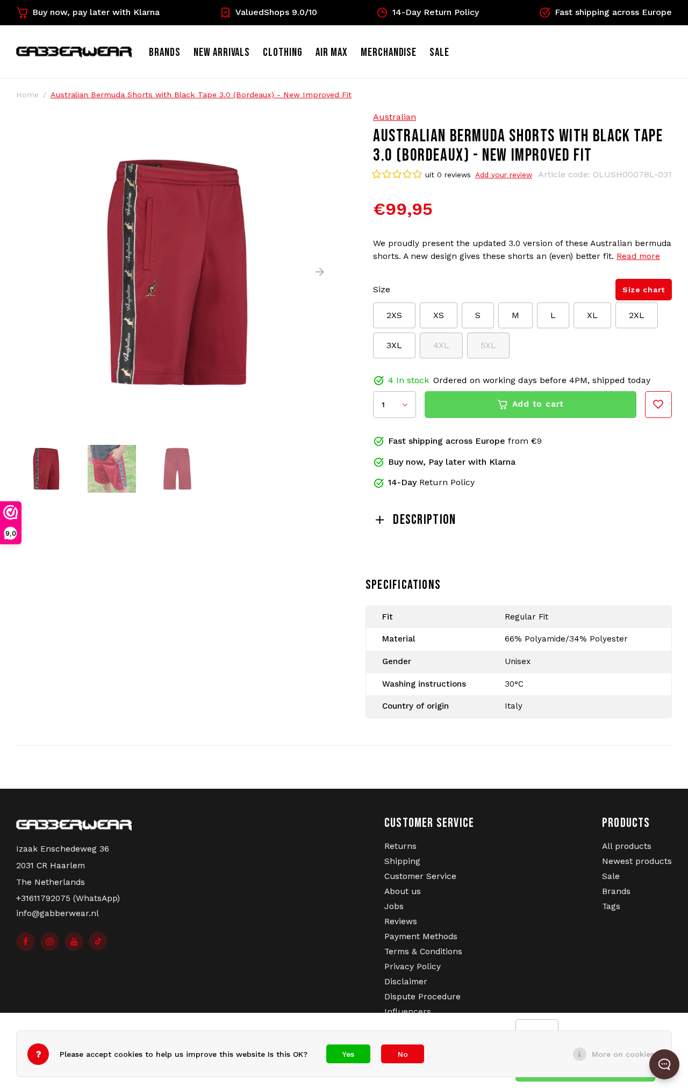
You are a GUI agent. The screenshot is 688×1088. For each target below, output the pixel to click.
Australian (394, 117)
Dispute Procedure (422, 996)
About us (402, 891)
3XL (394, 345)
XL (592, 315)
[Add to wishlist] (658, 404)
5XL (488, 345)
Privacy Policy (412, 966)
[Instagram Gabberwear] (49, 941)
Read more (638, 256)
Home (27, 94)
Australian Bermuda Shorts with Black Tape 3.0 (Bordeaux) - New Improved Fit (201, 94)
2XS (394, 315)
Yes (348, 1054)
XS (438, 315)
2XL (636, 315)
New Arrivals (222, 52)
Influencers (407, 1012)
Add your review (503, 174)
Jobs (394, 906)
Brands (165, 52)
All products (626, 846)
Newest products (637, 861)
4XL (441, 345)
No (403, 1054)
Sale (611, 876)
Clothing (283, 52)
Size (381, 289)
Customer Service (420, 876)
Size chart (643, 289)
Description (424, 519)
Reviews (400, 921)
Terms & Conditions (423, 951)
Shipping (402, 861)
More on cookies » (626, 1054)
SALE (439, 52)
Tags (611, 906)
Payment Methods (420, 936)
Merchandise (389, 52)
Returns (400, 846)
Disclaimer (405, 981)
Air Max (332, 52)
